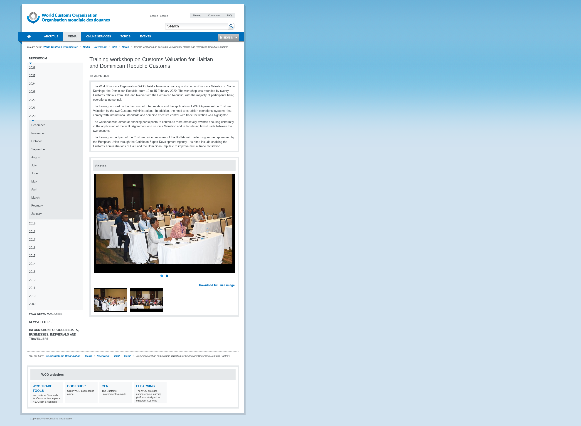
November (38, 133)
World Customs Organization (61, 47)
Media (86, 47)
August (36, 157)
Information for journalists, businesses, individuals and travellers (54, 334)
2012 (32, 280)
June (34, 173)
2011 (32, 288)
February (37, 205)
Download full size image (217, 285)
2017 (32, 239)
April (34, 189)
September (38, 149)
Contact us (214, 15)
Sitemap (197, 15)
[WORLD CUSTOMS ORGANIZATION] (29, 36)
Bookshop (76, 386)
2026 (32, 67)
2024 (32, 83)
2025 (32, 75)
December (38, 125)
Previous (98, 280)
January (36, 213)
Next (233, 280)
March (125, 47)
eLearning (145, 386)
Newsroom (100, 47)
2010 (32, 296)
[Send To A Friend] (234, 60)
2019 (32, 223)
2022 (32, 100)
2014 (32, 263)
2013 (32, 271)
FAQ (229, 15)
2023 (32, 91)
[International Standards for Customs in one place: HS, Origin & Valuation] (59, 400)
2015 (32, 255)
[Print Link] (220, 59)
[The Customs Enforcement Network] (128, 400)
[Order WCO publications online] (93, 400)
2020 (114, 47)
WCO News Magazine (45, 314)
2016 (32, 247)
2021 (32, 108)
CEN (105, 386)
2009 (32, 304)
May (34, 181)
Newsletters (40, 322)
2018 (32, 231)
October (36, 141)
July (34, 165)
